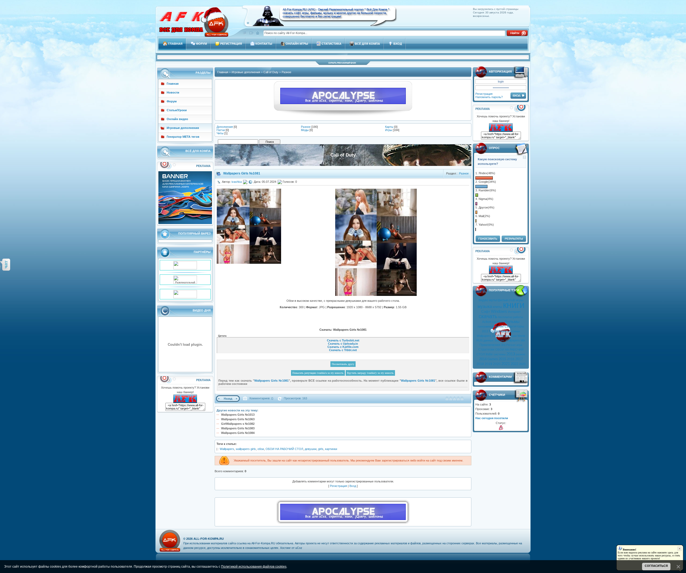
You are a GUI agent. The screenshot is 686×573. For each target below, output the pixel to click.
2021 (505, 364)
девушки (511, 335)
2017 (519, 359)
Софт (485, 312)
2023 (522, 364)
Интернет (514, 311)
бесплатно (505, 317)
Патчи (221, 130)
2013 (510, 354)
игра (519, 345)
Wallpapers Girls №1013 (238, 414)
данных (488, 340)
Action (486, 322)
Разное (286, 72)
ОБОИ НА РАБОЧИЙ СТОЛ (284, 449)
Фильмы (512, 321)
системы (500, 354)
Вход (352, 486)
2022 (514, 364)
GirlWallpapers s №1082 (238, 423)
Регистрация (484, 93)
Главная (222, 72)
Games (492, 359)
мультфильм (498, 300)
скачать (488, 316)
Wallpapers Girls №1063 (238, 419)
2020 (497, 364)
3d (494, 336)
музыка (485, 306)
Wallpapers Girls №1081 (241, 173)
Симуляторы (514, 326)
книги (513, 305)
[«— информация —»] (501, 427)
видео (483, 300)
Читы (220, 133)
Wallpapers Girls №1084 (238, 432)
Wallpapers (484, 335)
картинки (514, 331)
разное (520, 354)
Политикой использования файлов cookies (253, 566)
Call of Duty (270, 72)
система (498, 321)
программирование (491, 326)
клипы (497, 307)
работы (518, 317)
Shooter (499, 340)
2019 (488, 364)
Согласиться (656, 565)
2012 (485, 331)
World (521, 335)
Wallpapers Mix (515, 340)
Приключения (489, 345)
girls (320, 449)
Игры (388, 130)
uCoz (298, 547)
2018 (480, 364)
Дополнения (225, 126)
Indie (489, 354)
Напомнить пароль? (489, 97)
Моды (305, 130)
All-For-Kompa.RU (208, 538)
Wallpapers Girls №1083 (238, 428)
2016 (510, 359)
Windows (499, 311)
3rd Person (508, 345)
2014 (483, 359)
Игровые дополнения (246, 72)
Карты (389, 126)
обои (500, 336)
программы (498, 331)
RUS (479, 340)
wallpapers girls (246, 449)
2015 (502, 359)
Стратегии (486, 349)
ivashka (237, 181)
